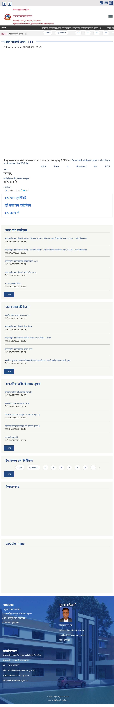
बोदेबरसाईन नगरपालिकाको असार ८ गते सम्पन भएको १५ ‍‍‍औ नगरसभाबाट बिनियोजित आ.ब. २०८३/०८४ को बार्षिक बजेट (46, 238)
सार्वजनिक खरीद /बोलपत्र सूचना (18, 613)
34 (74, 33)
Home (4, 34)
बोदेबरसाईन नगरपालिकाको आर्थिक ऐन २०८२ (20, 272)
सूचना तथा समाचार (12, 609)
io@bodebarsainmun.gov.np (71, 630)
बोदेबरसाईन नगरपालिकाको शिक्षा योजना (18, 326)
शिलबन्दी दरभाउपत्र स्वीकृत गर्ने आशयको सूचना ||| (22, 426)
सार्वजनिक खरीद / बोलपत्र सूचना (16, 178)
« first (43, 33)
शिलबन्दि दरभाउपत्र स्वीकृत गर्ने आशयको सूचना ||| (22, 415)
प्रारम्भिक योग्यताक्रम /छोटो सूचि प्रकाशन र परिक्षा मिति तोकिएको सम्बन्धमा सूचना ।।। (67, 28)
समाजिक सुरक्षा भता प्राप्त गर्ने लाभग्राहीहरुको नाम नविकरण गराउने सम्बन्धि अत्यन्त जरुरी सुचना (38, 360)
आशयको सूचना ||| (11, 437)
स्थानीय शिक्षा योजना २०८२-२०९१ (17, 315)
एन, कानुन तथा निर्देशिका (14, 618)
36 (92, 33)
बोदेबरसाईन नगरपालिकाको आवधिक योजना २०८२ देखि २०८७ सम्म (28, 338)
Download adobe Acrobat (85, 160)
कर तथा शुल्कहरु (11, 622)
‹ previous (57, 33)
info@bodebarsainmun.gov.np (21, 670)
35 (83, 33)
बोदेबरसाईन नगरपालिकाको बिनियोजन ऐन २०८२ (21, 261)
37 (101, 33)
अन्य (9, 294)
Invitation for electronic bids (17, 403)
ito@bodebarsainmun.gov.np (72, 635)
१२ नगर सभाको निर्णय (12, 283)
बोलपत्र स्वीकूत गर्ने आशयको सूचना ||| (18, 392)
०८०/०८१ (7, 187)
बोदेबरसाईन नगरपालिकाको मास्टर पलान (18, 349)
